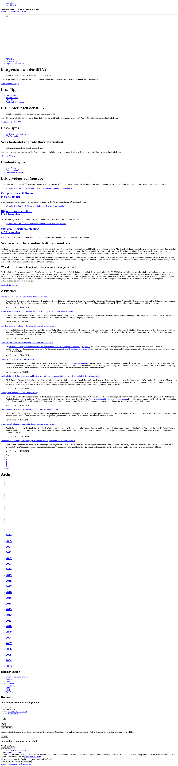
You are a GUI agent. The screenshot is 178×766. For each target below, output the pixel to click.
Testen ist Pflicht (12, 98)
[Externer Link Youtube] (39, 188)
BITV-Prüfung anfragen (10, 84)
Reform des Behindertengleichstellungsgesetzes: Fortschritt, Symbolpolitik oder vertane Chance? (38, 441)
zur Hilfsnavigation (13, 5)
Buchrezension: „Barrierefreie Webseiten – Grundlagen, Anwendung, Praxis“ (30, 409)
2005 (9, 654)
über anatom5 (7, 728)
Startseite (9, 679)
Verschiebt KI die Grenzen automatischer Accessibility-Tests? (24, 297)
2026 (9, 535)
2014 (9, 603)
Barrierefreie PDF (12, 61)
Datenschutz (10, 686)
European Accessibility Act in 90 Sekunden (17, 195)
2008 (9, 637)
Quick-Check (11, 95)
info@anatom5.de (14, 714)
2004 (9, 660)
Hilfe (8, 688)
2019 (9, 575)
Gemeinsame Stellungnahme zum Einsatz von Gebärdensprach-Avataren (28, 424)
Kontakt (9, 681)
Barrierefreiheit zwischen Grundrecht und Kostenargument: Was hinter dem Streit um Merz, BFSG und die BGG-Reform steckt (50, 376)
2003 (9, 666)
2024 (9, 546)
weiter (8, 468)
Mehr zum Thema (8, 156)
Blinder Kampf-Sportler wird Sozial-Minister (18, 359)
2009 (9, 631)
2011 (9, 620)
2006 (9, 649)
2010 (9, 626)
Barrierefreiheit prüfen (9, 285)
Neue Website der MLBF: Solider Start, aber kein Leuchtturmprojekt (27, 343)
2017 (9, 586)
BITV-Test (10, 59)
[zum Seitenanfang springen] (4, 721)
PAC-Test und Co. (13, 136)
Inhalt (8, 690)
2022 (9, 558)
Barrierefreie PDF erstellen (16, 134)
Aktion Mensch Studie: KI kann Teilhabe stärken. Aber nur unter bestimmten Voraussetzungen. (37, 311)
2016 (9, 592)
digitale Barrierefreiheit (80, 363)
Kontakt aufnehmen (9, 11)
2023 (9, 552)
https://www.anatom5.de (17, 712)
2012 (9, 614)
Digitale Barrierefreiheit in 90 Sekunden (16, 213)
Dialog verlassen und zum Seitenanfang (16, 764)
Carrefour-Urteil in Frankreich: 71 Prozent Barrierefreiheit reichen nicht (28, 326)
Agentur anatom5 (12, 170)
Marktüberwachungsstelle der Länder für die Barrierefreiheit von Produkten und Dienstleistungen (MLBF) (49, 347)
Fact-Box (9, 692)
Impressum (10, 683)
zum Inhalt (10, 3)
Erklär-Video (11, 168)
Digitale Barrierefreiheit (15, 63)
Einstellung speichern (23, 761)
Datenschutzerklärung (32, 757)
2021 (9, 563)
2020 (9, 569)
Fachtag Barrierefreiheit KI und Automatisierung (19, 393)
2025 (9, 541)
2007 (9, 643)
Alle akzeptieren (7, 761)
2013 (9, 609)
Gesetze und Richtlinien (15, 172)
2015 (9, 597)
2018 (9, 580)
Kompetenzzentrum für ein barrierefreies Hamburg (108, 399)
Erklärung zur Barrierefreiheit (17, 677)
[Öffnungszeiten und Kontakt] (3, 724)
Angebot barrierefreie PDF (11, 122)
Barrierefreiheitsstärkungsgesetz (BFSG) (78, 349)
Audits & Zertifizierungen (16, 102)
